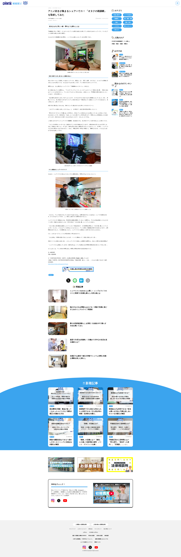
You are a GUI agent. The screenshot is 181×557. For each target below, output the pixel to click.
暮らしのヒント (128, 26)
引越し (116, 22)
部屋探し (117, 18)
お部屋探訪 (50, 20)
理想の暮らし (55, 20)
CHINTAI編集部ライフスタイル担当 (55, 18)
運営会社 (90, 528)
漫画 (121, 43)
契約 (117, 43)
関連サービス (97, 542)
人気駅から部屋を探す (81, 524)
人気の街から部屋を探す (99, 524)
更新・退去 (128, 22)
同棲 (113, 43)
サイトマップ (72, 528)
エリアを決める (128, 14)
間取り (126, 43)
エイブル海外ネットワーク (86, 542)
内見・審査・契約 (128, 18)
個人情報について (108, 528)
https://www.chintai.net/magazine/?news (58, 264)
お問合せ (85, 532)
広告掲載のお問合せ (93, 532)
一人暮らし (127, 41)
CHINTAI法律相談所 (117, 41)
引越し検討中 (117, 14)
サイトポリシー (98, 528)
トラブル (117, 26)
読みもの (117, 29)
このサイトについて (81, 528)
